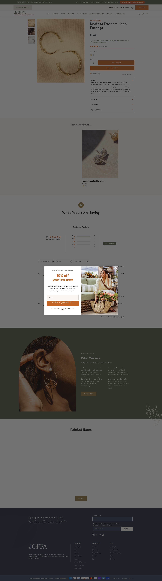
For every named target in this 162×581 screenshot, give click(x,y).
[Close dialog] (116, 268)
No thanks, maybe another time (62, 309)
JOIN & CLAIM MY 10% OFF (63, 303)
